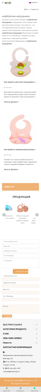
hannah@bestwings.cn (11, 371)
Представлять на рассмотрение (8, 316)
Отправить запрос (22, 271)
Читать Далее (10, 102)
